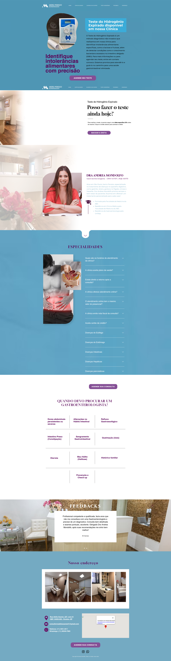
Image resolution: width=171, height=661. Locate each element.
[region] (85, 423)
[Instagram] (83, 651)
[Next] (164, 526)
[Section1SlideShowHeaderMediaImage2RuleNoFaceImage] (86, 548)
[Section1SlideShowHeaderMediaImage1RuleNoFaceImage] (84, 548)
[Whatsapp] (87, 651)
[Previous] (7, 526)
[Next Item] (123, 587)
